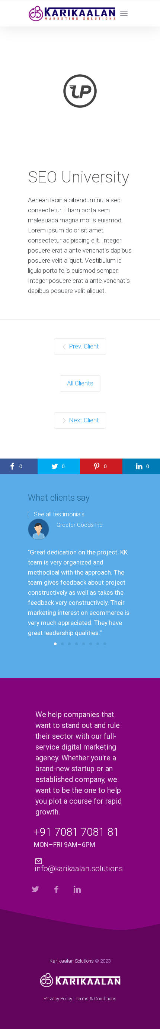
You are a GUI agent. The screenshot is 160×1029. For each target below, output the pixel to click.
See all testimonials (59, 514)
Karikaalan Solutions (71, 961)
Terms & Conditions (96, 998)
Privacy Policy (58, 998)
